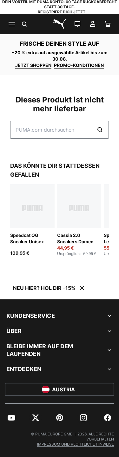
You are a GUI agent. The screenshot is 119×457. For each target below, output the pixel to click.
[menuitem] (11, 417)
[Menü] (11, 24)
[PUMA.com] (59, 24)
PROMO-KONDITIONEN (79, 65)
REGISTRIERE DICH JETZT (61, 12)
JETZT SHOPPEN (33, 65)
